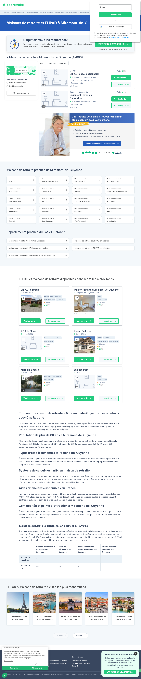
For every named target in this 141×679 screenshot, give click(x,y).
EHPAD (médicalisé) (17, 83)
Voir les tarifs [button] (120, 78)
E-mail (102, 7)
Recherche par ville (23, 93)
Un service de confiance (81, 663)
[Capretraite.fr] (13, 5)
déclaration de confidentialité (118, 37)
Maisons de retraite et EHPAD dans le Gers (92, 248)
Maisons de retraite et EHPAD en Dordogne (27, 241)
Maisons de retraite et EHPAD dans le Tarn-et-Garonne (32, 255)
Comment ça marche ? (80, 661)
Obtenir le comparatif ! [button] (109, 42)
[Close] (135, 654)
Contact (75, 666)
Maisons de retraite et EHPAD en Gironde (91, 241)
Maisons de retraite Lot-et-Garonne (67, 12)
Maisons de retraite (17, 12)
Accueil (6, 12)
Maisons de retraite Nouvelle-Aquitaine (39, 12)
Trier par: (43, 63)
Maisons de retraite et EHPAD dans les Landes (28, 248)
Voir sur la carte (21, 70)
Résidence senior (16, 86)
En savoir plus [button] (120, 84)
